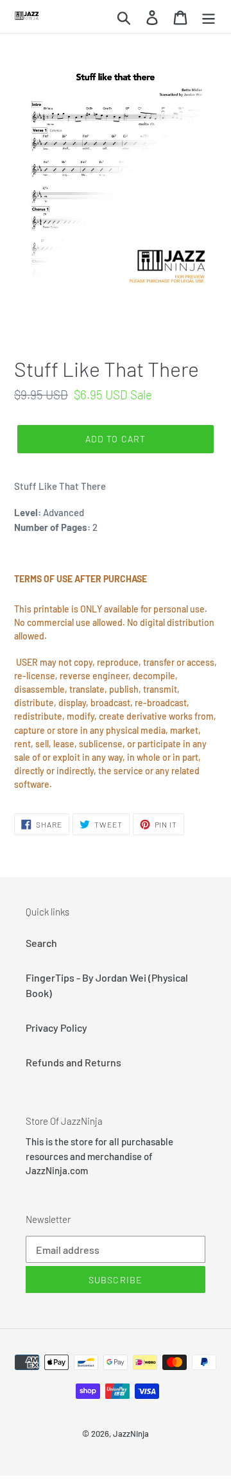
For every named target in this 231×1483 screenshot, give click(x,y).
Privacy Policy (56, 1027)
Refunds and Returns (73, 1062)
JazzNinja (131, 1433)
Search (41, 943)
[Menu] (208, 16)
